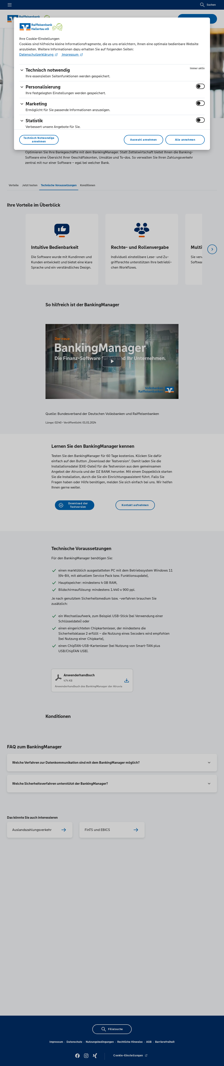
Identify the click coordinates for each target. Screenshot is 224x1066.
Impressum (70, 54)
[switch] (200, 86)
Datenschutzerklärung (36, 54)
